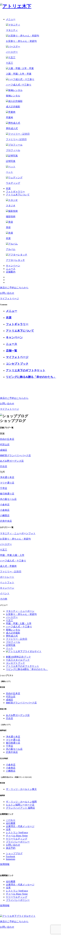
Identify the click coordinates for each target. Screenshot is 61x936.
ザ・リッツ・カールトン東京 (21, 789)
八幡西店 (4, 515)
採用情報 (4, 864)
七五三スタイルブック (18, 660)
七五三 (3, 549)
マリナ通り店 (7, 482)
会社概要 (10, 823)
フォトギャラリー (15, 191)
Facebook (10, 856)
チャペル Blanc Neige (17, 835)
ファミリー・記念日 (10, 571)
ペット (9, 648)
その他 (3, 599)
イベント (4, 593)
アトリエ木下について (18, 194)
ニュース (10, 268)
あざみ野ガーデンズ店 (12, 461)
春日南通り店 (7, 493)
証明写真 (10, 645)
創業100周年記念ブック (18, 657)
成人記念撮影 (13, 633)
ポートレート (7, 577)
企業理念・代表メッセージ (20, 826)
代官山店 (4, 444)
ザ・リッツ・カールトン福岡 (21, 801)
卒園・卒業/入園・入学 (12, 555)
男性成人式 (12, 636)
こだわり (10, 820)
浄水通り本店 (7, 477)
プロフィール (13, 642)
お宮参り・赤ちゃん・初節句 (15, 539)
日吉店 (3, 466)
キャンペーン (13, 265)
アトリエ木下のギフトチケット (22, 666)
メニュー (10, 19)
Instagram (10, 859)
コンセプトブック (15, 663)
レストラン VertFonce (17, 832)
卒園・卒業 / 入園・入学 (18, 623)
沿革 (8, 829)
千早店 (3, 488)
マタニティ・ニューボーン (20, 611)
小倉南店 (4, 510)
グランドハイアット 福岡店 (20, 808)
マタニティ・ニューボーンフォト (18, 533)
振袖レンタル (13, 629)
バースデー (6, 544)
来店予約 (10, 848)
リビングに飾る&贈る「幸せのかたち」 (27, 669)
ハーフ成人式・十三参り (13, 560)
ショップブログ (14, 853)
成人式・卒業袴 (8, 566)
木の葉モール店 (8, 499)
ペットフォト (7, 582)
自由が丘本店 (7, 439)
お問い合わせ (13, 845)
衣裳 (8, 188)
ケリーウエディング (16, 838)
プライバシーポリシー (18, 842)
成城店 (3, 450)
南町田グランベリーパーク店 (15, 455)
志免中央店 (6, 521)
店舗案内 (10, 272)
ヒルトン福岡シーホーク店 (20, 805)
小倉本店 (4, 504)
